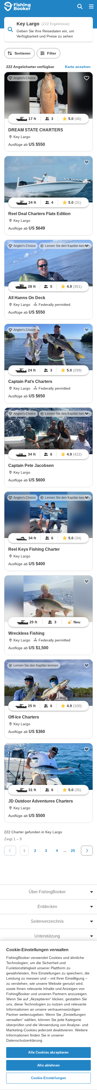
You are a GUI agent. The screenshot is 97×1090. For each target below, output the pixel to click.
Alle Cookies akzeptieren (48, 1052)
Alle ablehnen (48, 1065)
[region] (48, 119)
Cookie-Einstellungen (48, 1078)
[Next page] (87, 851)
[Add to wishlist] (87, 78)
